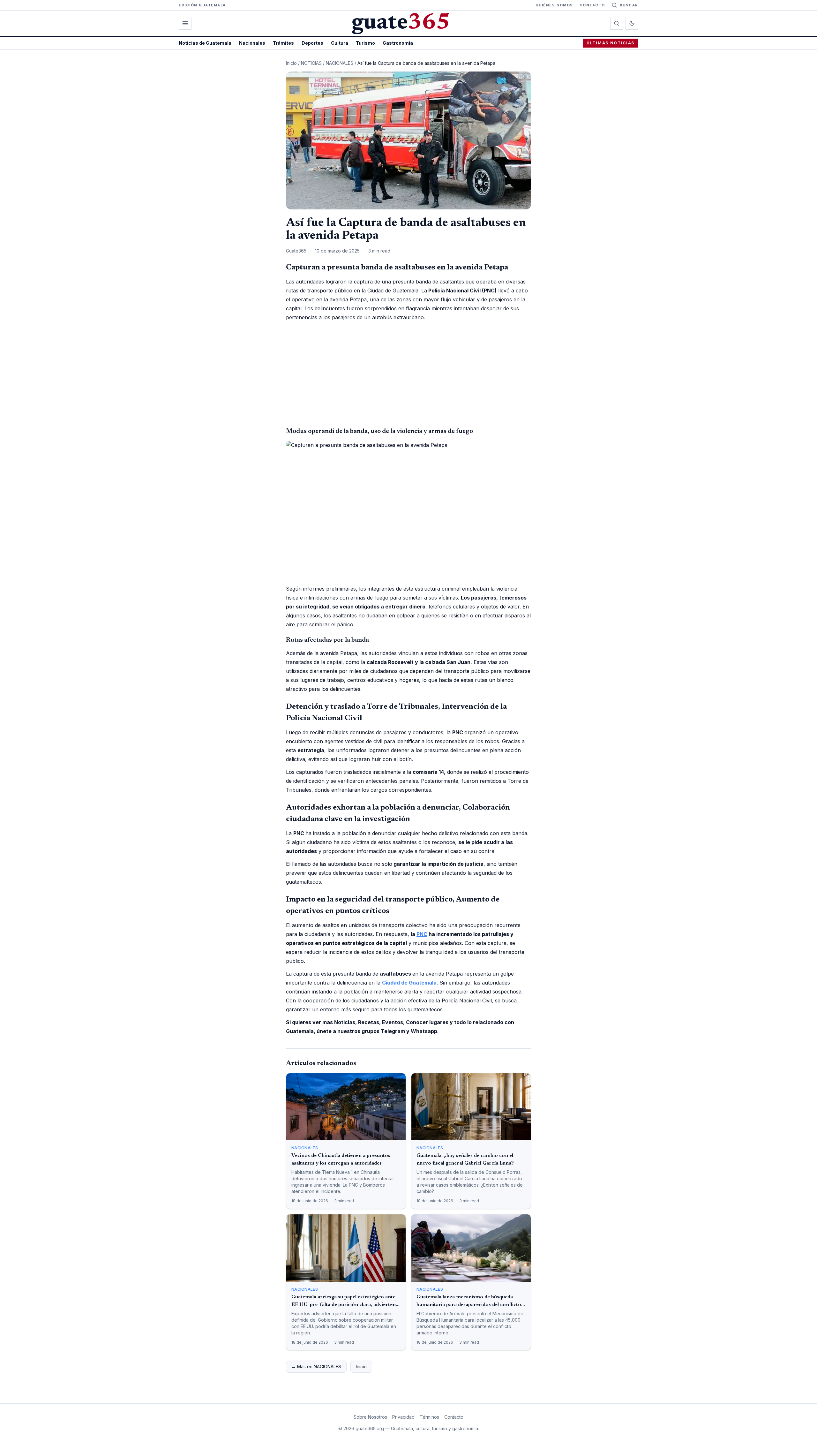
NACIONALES (339, 63)
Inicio (291, 63)
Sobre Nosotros (370, 1417)
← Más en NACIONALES (316, 1366)
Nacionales (252, 43)
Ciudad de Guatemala (409, 982)
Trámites (283, 43)
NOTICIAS (311, 63)
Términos (429, 1417)
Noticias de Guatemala (205, 43)
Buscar (629, 5)
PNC (421, 934)
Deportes (312, 43)
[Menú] (185, 23)
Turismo (365, 43)
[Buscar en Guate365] (616, 23)
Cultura (339, 43)
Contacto (592, 5)
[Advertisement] (408, 374)
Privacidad (403, 1417)
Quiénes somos (554, 5)
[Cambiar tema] (632, 23)
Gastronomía (398, 43)
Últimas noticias (610, 43)
